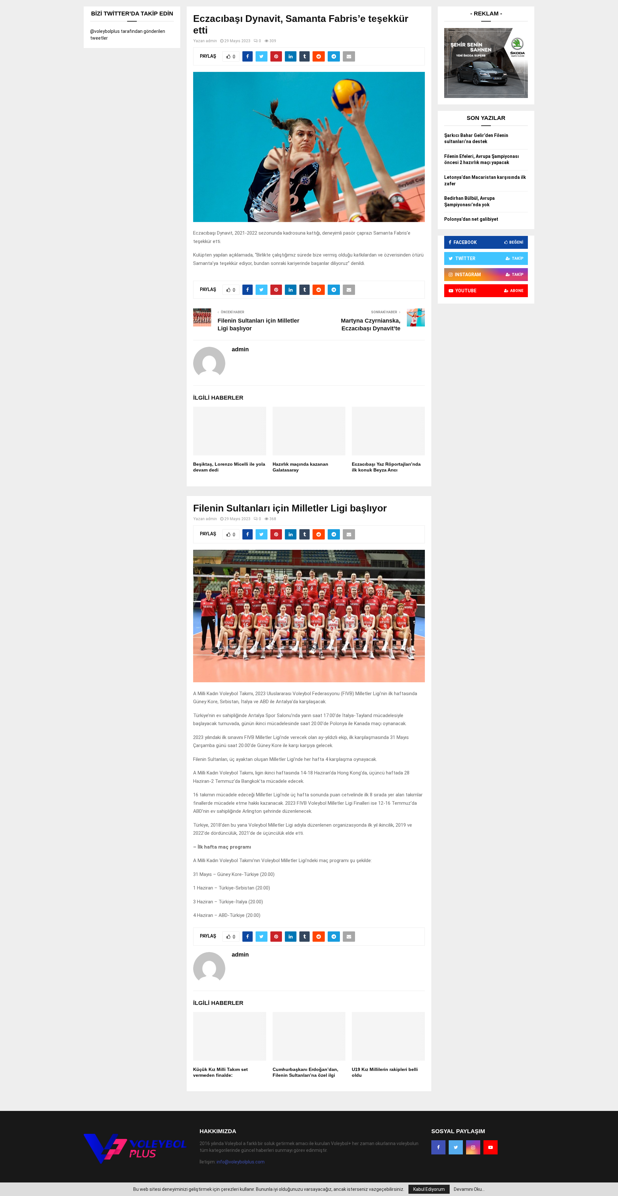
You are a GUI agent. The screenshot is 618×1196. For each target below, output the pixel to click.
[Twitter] (456, 1147)
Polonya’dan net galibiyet (471, 219)
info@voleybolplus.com (241, 1161)
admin (211, 41)
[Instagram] (473, 1147)
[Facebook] (438, 1147)
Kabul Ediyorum (429, 1189)
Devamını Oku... (469, 1189)
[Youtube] (490, 1147)
